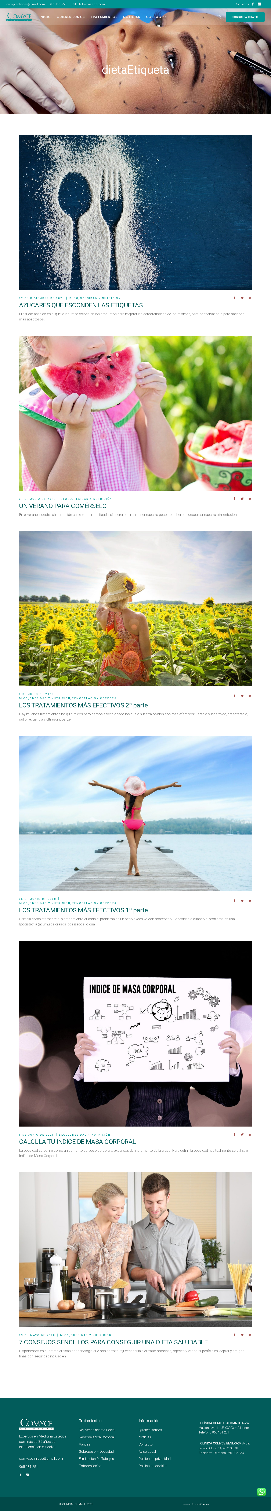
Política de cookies (153, 1466)
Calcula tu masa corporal (88, 4)
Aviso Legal (147, 1452)
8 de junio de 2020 (36, 1134)
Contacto (146, 1444)
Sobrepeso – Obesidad (96, 1452)
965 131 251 (58, 4)
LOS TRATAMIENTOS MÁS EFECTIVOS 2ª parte (83, 705)
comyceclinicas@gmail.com (25, 4)
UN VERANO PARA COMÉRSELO (62, 506)
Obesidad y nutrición (100, 298)
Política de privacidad (155, 1459)
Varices (84, 1444)
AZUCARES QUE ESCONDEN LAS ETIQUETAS (81, 305)
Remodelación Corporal (97, 1437)
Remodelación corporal (95, 698)
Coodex (204, 1504)
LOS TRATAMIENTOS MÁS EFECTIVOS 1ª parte (83, 910)
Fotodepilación (90, 1466)
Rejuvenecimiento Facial (97, 1430)
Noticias (145, 1437)
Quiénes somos (150, 1430)
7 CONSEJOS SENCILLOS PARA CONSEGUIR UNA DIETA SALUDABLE (113, 1342)
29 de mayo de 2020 (37, 1335)
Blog (74, 298)
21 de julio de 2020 (37, 498)
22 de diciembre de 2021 (42, 298)
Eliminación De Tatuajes (96, 1459)
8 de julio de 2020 (36, 694)
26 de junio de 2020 (37, 899)
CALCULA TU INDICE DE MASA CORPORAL (77, 1141)
